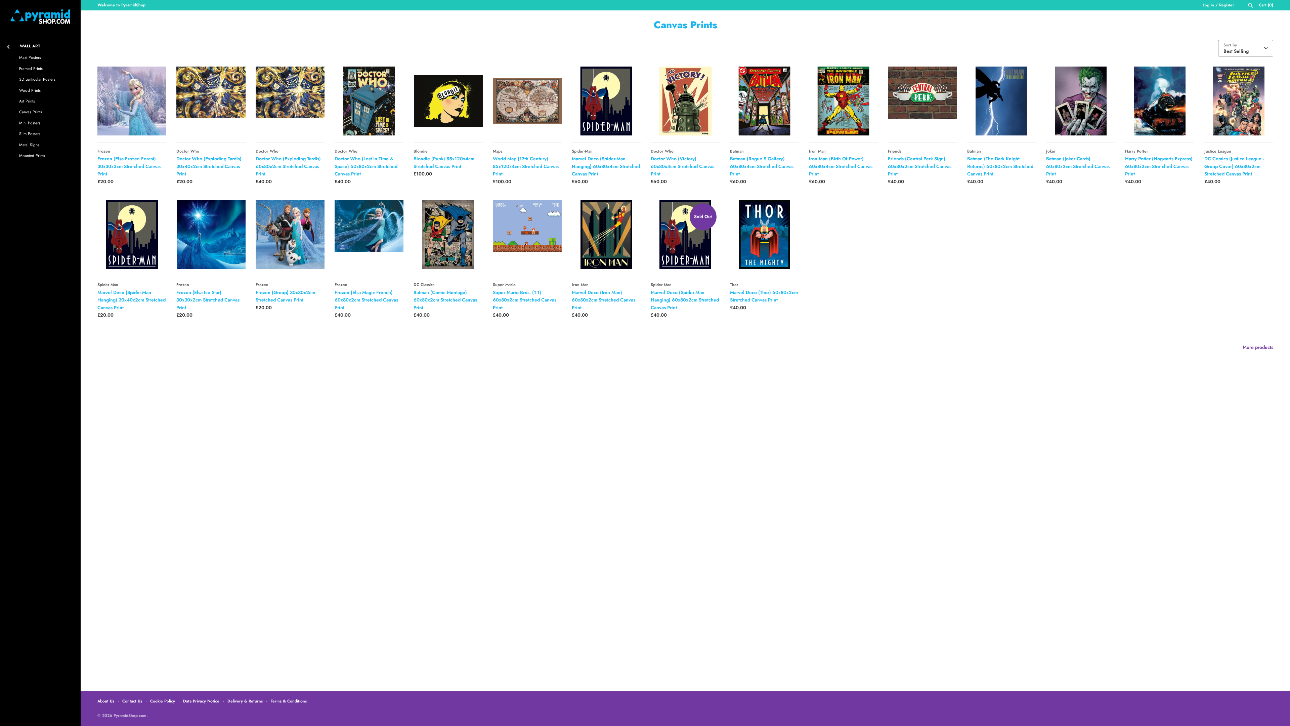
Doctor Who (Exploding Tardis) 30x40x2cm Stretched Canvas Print (209, 166)
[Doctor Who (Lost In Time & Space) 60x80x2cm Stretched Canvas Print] (369, 101)
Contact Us (132, 701)
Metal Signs (29, 145)
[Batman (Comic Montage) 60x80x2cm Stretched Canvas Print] (448, 234)
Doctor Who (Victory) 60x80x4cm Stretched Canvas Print (682, 166)
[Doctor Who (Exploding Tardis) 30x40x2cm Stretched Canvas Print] (210, 101)
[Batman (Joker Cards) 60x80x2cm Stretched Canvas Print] (1080, 101)
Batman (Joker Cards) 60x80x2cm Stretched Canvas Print (1078, 166)
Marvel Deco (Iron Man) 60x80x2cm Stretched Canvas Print (603, 300)
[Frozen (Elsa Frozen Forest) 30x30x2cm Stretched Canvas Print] (131, 101)
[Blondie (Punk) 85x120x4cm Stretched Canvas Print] (448, 101)
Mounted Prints (32, 155)
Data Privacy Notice (201, 701)
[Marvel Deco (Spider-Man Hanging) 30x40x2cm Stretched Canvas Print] (131, 234)
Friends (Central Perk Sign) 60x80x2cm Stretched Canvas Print (919, 166)
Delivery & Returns (245, 701)
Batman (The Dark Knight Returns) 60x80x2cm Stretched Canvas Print (1000, 166)
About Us (105, 701)
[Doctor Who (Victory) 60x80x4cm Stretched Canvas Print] (685, 101)
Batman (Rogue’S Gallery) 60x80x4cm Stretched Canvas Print (761, 166)
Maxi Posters (30, 57)
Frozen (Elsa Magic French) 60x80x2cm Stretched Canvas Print (366, 300)
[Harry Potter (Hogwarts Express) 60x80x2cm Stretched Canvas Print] (1159, 101)
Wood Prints (30, 90)
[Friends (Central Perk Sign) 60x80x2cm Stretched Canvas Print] (922, 101)
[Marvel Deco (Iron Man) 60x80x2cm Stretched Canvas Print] (606, 234)
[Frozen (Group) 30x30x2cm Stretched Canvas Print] (290, 234)
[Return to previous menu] (8, 45)
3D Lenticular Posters (37, 79)
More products (1258, 347)
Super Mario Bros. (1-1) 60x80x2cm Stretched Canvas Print (524, 300)
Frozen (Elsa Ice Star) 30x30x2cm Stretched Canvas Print (208, 300)
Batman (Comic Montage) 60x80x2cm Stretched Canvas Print (445, 300)
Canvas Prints (30, 112)
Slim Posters (29, 133)
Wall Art (30, 46)
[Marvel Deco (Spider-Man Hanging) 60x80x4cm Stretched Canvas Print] (606, 101)
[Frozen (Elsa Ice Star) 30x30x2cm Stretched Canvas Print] (210, 234)
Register (1226, 5)
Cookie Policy (162, 701)
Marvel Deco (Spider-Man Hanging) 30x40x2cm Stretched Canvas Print (131, 300)
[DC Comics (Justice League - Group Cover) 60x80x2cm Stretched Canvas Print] (1238, 101)
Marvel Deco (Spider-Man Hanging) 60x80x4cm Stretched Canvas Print (606, 166)
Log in (1208, 5)
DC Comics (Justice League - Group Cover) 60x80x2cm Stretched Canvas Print (1234, 166)
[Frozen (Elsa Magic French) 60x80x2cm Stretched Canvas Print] (369, 234)
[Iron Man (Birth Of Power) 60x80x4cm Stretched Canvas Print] (843, 101)
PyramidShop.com (130, 715)
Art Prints (27, 101)
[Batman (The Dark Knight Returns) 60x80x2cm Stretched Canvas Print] (1001, 101)
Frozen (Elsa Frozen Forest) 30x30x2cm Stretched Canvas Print (129, 166)
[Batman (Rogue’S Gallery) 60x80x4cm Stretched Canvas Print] (764, 101)
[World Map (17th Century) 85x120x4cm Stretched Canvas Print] (527, 101)
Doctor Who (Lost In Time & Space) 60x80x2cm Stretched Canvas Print (366, 166)
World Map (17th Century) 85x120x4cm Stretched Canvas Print (526, 166)
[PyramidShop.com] (40, 16)
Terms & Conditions (289, 701)
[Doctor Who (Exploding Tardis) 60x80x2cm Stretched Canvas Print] (290, 101)
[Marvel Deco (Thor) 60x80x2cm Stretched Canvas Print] (764, 234)
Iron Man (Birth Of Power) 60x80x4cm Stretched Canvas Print (840, 166)
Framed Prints (31, 68)
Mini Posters (29, 123)
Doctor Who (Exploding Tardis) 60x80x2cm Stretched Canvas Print (288, 166)
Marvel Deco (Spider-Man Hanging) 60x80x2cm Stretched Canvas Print (685, 300)
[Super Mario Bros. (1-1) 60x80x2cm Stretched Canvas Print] (527, 234)
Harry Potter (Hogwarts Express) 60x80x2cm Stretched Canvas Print (1159, 166)
